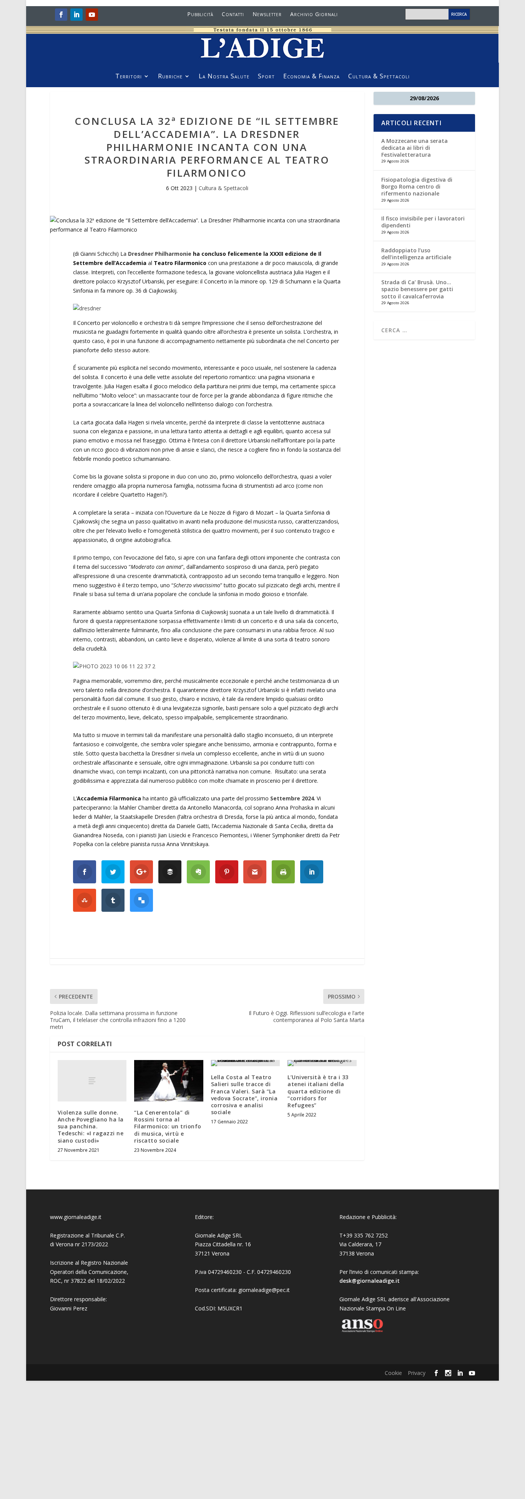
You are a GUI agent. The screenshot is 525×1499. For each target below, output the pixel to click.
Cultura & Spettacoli (379, 76)
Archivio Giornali (314, 15)
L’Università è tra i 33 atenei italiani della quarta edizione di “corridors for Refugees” (318, 1091)
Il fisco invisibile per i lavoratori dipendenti (423, 222)
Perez (80, 1308)
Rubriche (170, 76)
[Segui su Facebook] (61, 14)
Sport (266, 76)
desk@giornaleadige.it (369, 1280)
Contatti (233, 15)
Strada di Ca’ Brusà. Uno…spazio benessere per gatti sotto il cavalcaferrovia (417, 289)
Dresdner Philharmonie (159, 253)
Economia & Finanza (311, 76)
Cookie (393, 1372)
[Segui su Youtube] (92, 14)
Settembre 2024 (292, 798)
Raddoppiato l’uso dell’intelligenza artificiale (416, 254)
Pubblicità (200, 15)
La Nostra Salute (224, 76)
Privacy (416, 1372)
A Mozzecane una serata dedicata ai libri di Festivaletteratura (414, 147)
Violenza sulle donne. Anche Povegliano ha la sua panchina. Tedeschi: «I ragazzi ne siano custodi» (91, 1126)
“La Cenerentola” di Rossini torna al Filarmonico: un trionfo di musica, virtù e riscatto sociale (167, 1126)
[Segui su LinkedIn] (76, 14)
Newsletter (267, 15)
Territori (128, 76)
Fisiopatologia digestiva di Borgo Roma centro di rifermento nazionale (416, 186)
